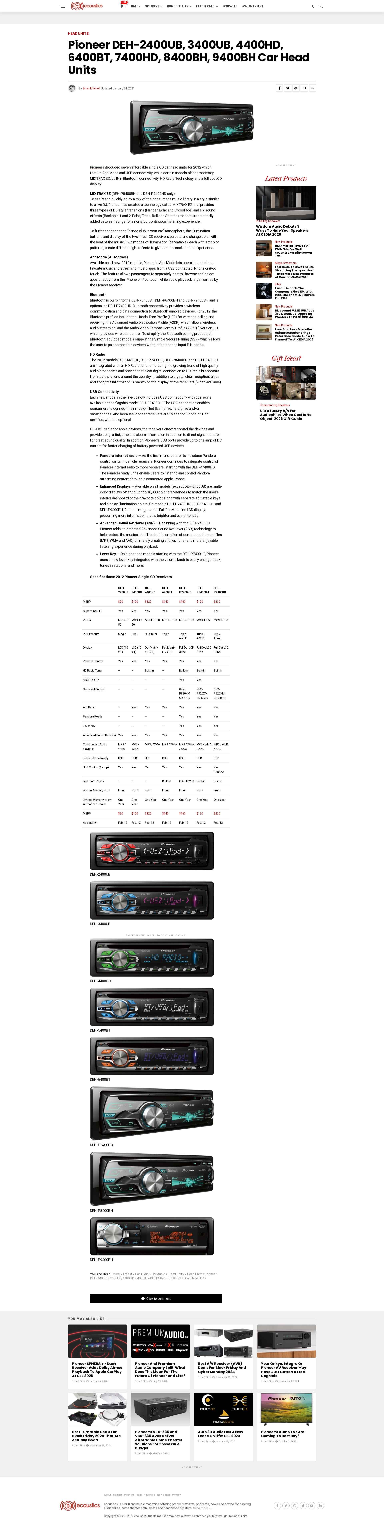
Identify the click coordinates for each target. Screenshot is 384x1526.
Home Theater (177, 6)
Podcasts (229, 6)
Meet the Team (133, 1494)
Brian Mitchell (91, 88)
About (107, 1494)
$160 (182, 601)
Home (115, 1274)
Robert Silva (78, 1381)
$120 (148, 601)
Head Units (176, 1274)
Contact (117, 1494)
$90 (120, 601)
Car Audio (142, 1274)
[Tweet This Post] (287, 88)
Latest (127, 1274)
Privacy (176, 1494)
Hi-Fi (134, 6)
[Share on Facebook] (279, 88)
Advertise (149, 1494)
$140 (165, 601)
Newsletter (163, 1494)
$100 (135, 601)
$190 (200, 601)
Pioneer (96, 167)
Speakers (152, 6)
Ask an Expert (253, 6)
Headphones (205, 6)
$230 (217, 601)
